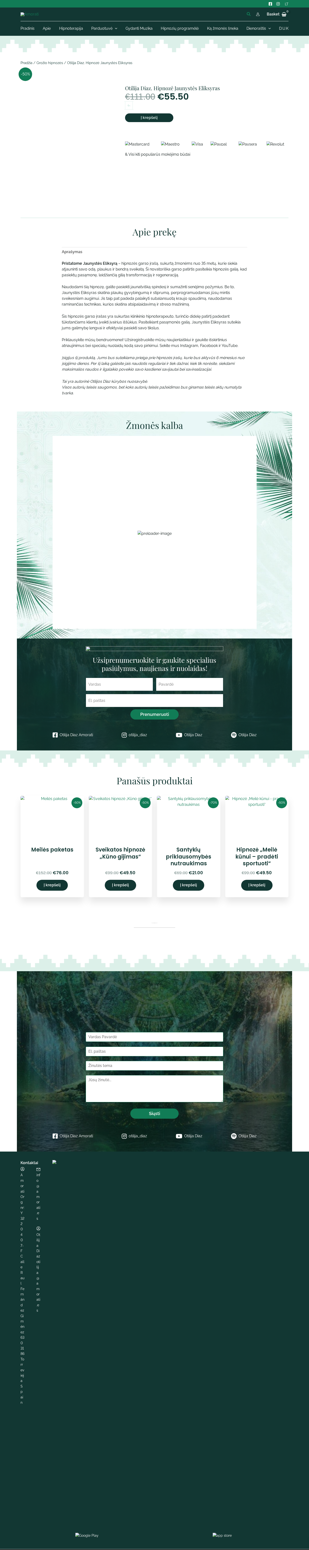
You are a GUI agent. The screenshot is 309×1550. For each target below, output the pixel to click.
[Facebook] (270, 4)
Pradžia (26, 63)
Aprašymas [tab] (72, 252)
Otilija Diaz (193, 735)
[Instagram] (278, 4)
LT (286, 4)
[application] (114, 28)
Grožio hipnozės (49, 63)
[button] (249, 14)
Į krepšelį (149, 117)
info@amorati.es (38, 1196)
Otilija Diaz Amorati (76, 735)
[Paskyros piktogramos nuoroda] (258, 14)
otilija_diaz (138, 735)
